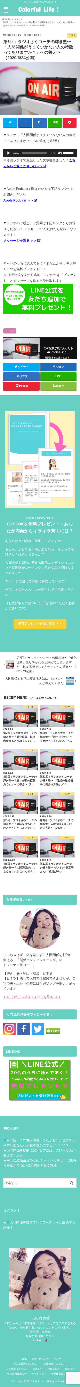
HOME (23, 1359)
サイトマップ (39, 1374)
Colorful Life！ (39, 9)
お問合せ (69, 1369)
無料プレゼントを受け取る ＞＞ (40, 623)
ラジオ (11, 331)
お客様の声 (53, 1369)
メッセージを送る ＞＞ (20, 240)
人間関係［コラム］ (26, 1364)
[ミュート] (60, 153)
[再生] (9, 153)
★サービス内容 (40, 1359)
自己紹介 (38, 1369)
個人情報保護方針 (17, 1374)
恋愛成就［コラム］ (55, 1364)
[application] (40, 153)
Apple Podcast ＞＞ (18, 200)
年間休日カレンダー (62, 1374)
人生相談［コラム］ (17, 1369)
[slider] (69, 152)
